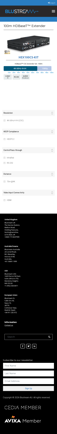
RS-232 (10, 163)
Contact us (9, 325)
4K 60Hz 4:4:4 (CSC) (15, 120)
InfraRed (10, 158)
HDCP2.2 (10, 139)
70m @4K (11, 181)
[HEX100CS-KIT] (29, 44)
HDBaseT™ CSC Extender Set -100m (28, 64)
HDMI (9, 200)
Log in (52, 3)
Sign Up (28, 388)
